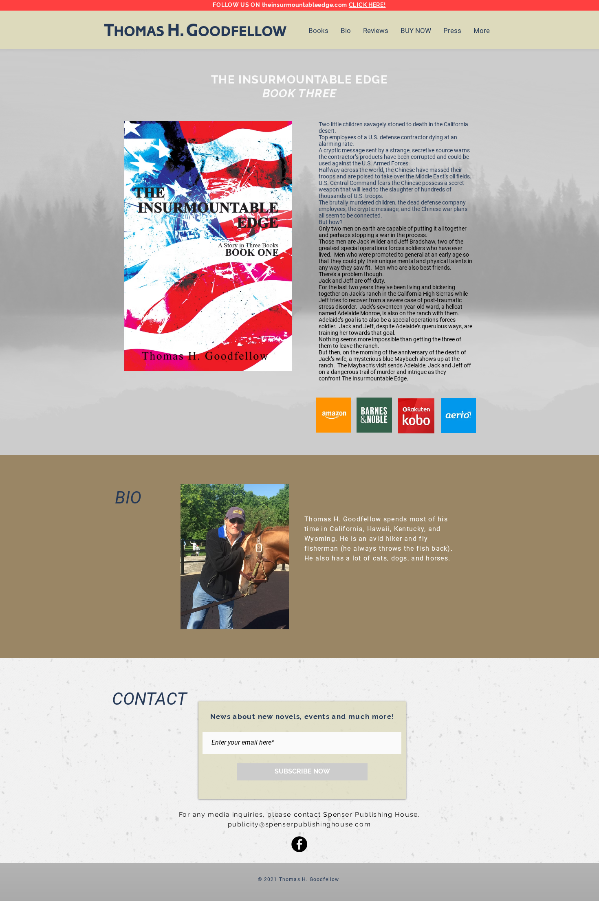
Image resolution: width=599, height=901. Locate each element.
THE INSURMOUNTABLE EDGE (299, 79)
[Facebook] (299, 844)
